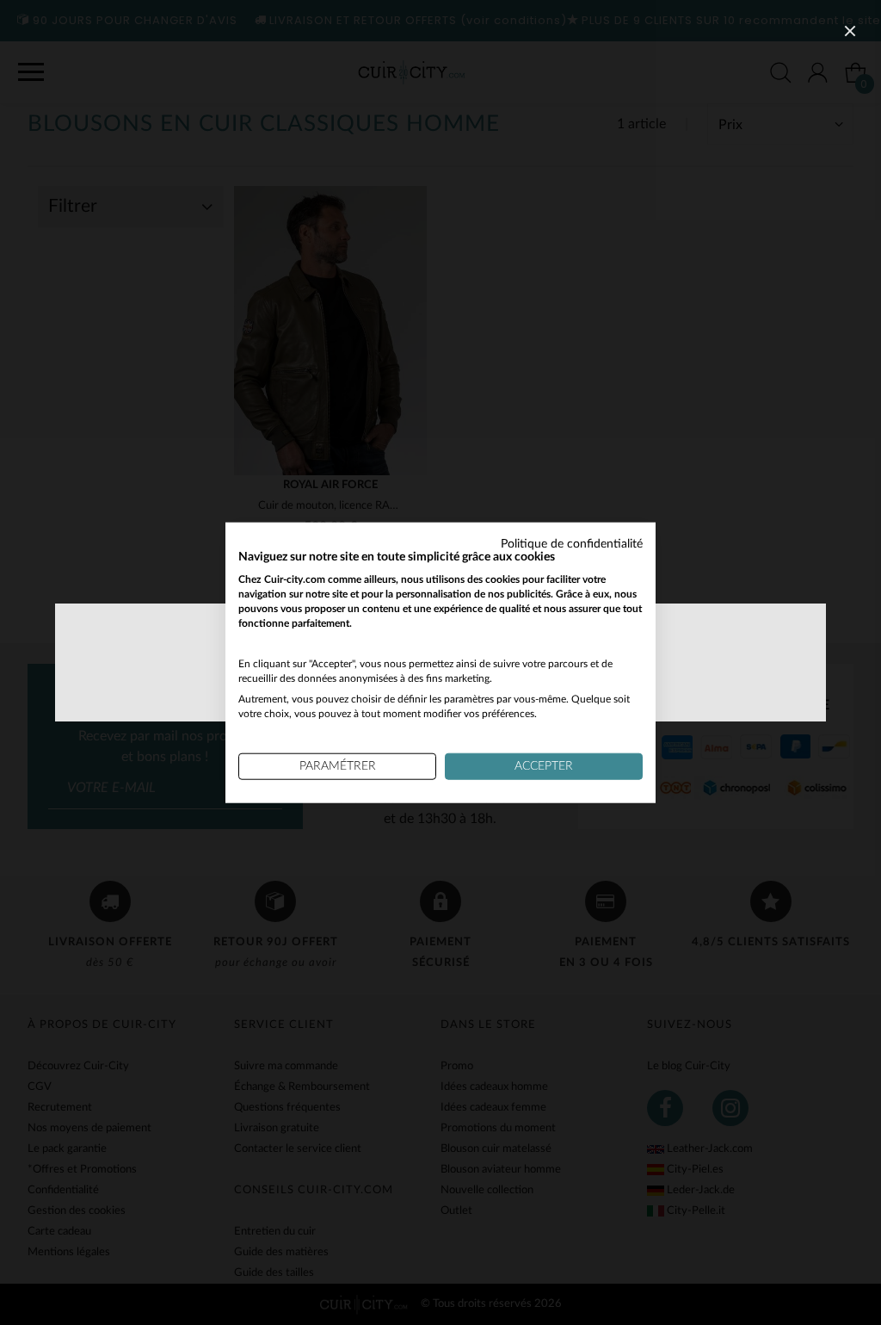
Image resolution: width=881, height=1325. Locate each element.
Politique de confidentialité (572, 543)
